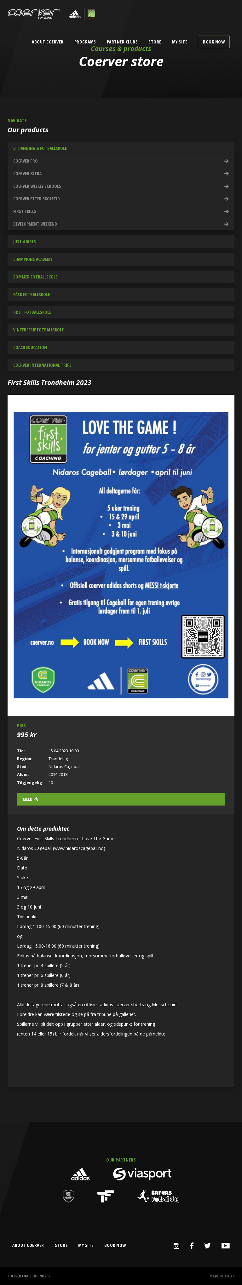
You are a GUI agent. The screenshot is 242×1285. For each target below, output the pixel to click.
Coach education (30, 347)
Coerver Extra (27, 173)
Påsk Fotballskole (31, 294)
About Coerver (48, 42)
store (61, 1245)
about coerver (28, 1245)
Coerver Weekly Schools (37, 186)
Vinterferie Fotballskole (38, 330)
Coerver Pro (25, 161)
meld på (30, 799)
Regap (229, 1276)
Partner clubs (122, 42)
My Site (179, 42)
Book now (214, 42)
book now (115, 1245)
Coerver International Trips (42, 365)
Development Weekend (35, 224)
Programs (85, 42)
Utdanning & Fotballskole (40, 148)
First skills (24, 211)
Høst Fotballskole (32, 312)
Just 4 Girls (24, 241)
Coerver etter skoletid (36, 199)
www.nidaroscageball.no (79, 848)
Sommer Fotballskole (35, 277)
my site (86, 1245)
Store (154, 42)
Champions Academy (32, 259)
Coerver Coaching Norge (29, 1276)
